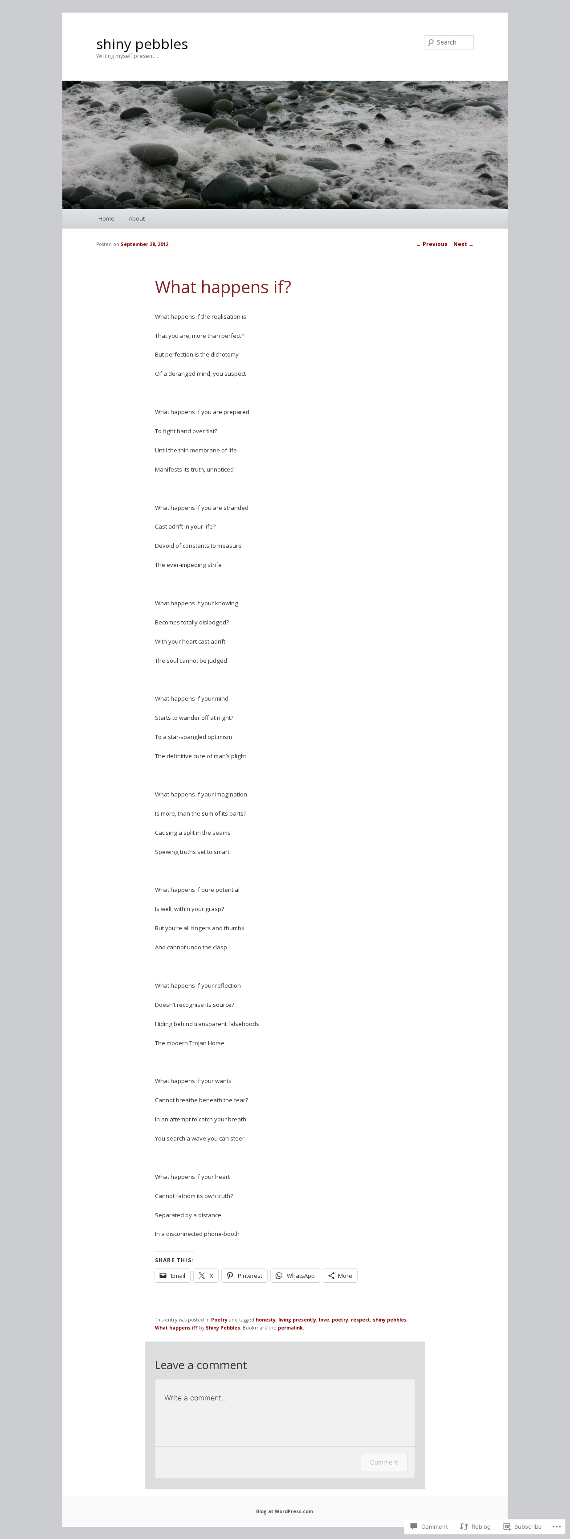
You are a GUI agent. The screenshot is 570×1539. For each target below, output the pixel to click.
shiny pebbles (142, 43)
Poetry (219, 1320)
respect (360, 1320)
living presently (297, 1320)
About (137, 218)
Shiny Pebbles (223, 1328)
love (324, 1320)
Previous (432, 244)
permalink (290, 1328)
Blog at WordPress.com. (285, 1511)
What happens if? (176, 1328)
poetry (340, 1320)
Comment (384, 1462)
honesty (266, 1320)
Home (106, 218)
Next (463, 244)
